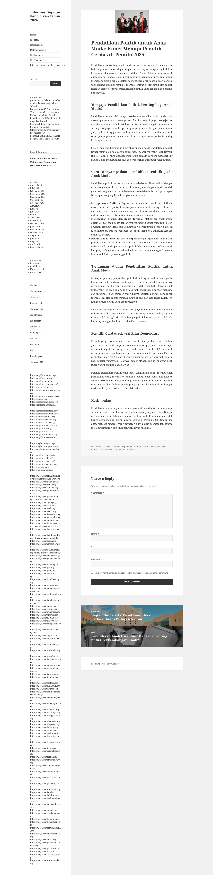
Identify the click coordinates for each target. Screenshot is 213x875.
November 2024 (37, 229)
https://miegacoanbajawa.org (44, 688)
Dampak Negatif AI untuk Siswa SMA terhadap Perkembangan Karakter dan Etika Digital (45, 112)
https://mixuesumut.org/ (41, 470)
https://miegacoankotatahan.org (45, 514)
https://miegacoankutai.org (43, 792)
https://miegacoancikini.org (43, 541)
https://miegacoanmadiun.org (44, 851)
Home (33, 34)
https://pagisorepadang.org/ (43, 419)
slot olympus (36, 315)
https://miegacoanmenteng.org (44, 564)
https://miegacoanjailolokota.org (45, 795)
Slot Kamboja (36, 55)
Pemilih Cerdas (98, 449)
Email (95, 546)
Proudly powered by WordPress (106, 663)
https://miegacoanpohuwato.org (45, 665)
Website (95, 559)
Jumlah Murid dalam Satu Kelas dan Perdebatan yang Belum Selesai (45, 103)
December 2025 (37, 194)
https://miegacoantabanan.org (44, 730)
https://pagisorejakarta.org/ (43, 404)
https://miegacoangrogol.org (47, 552)
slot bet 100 (35, 326)
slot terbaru (35, 320)
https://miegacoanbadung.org (44, 727)
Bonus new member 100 (42, 158)
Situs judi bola (37, 45)
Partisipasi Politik (159, 446)
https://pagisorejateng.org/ (42, 422)
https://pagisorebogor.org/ (42, 443)
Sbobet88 (34, 39)
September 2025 (38, 202)
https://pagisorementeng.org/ (44, 410)
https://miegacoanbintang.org (44, 683)
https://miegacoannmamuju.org (45, 712)
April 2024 (35, 244)
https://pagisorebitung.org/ (42, 416)
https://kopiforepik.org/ (41, 428)
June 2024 (34, 238)
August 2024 (36, 235)
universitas (35, 272)
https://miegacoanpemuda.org (44, 481)
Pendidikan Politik (126, 449)
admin (117, 446)
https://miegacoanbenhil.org (47, 538)
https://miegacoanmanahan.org (45, 656)
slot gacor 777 (36, 309)
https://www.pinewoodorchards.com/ (45, 65)
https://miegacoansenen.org (45, 526)
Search (33, 79)
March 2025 (35, 220)
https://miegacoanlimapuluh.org (45, 819)
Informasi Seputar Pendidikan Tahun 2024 (45, 16)
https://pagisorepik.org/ (41, 399)
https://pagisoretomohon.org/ (44, 413)
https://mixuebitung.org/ (41, 387)
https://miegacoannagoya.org (44, 620)
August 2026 (36, 185)
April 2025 (35, 217)
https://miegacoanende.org (45, 499)
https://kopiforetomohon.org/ (44, 434)
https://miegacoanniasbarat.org (45, 721)
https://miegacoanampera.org (44, 520)
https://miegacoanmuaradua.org (45, 585)
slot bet (33, 285)
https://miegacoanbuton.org (43, 748)
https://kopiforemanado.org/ (43, 464)
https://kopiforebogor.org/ (42, 461)
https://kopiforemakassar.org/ (44, 437)
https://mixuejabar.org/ (41, 467)
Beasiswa (34, 263)
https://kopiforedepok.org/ (42, 455)
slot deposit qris (37, 291)
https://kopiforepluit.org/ (42, 431)
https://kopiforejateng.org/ (42, 378)
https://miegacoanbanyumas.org (45, 674)
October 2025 (36, 200)
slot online (35, 344)
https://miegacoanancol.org (43, 839)
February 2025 (37, 223)
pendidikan (35, 266)
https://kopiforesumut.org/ (42, 381)
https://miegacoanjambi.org (43, 606)
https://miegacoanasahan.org (43, 756)
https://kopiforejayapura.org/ (44, 384)
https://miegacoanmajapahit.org (45, 650)
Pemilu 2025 (111, 449)
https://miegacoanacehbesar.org (45, 733)
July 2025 (34, 208)
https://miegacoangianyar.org (44, 614)
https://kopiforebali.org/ (41, 458)
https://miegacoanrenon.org (43, 484)
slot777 (33, 338)
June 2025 (34, 211)
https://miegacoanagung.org (43, 502)
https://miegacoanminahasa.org (45, 612)
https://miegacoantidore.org (43, 505)
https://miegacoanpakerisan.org (45, 848)
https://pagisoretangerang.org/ (44, 446)
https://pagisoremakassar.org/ (44, 402)
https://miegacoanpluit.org (42, 570)
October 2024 (36, 232)
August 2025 (36, 205)
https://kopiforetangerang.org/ (44, 396)
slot (32, 350)
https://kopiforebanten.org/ (43, 375)
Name (95, 534)
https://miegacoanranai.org (43, 511)
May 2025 (34, 214)
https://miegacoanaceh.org (42, 508)
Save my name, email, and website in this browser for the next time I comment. (131, 572)
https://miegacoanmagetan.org (44, 724)
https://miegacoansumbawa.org (45, 789)
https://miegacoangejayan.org (46, 478)
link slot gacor (36, 356)
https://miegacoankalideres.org (45, 555)
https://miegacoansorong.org (43, 609)
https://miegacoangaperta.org (44, 635)
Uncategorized (37, 269)
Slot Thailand (36, 60)
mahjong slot (36, 332)
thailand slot (36, 303)
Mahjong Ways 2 (38, 50)
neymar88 (167, 73)
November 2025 (37, 197)
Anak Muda (144, 446)
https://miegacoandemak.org (43, 810)
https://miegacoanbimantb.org (44, 709)
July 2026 (34, 188)
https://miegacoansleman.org (44, 617)
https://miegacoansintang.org (44, 487)
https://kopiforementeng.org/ (44, 425)
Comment (97, 492)
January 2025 (36, 226)
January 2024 (36, 247)
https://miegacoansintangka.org (45, 685)
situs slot (34, 297)
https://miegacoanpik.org (42, 567)
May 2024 (34, 241)
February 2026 (37, 191)
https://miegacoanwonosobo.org (45, 517)
